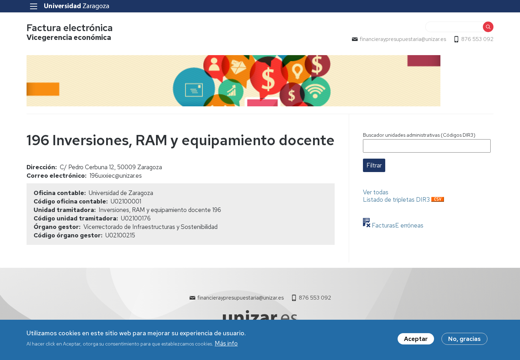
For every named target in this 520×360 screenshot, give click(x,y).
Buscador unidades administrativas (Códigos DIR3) (419, 135)
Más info (226, 343)
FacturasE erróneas (396, 225)
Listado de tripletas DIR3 (396, 199)
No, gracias (464, 339)
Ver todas (375, 192)
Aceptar (416, 339)
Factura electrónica (70, 28)
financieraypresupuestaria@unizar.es (403, 39)
